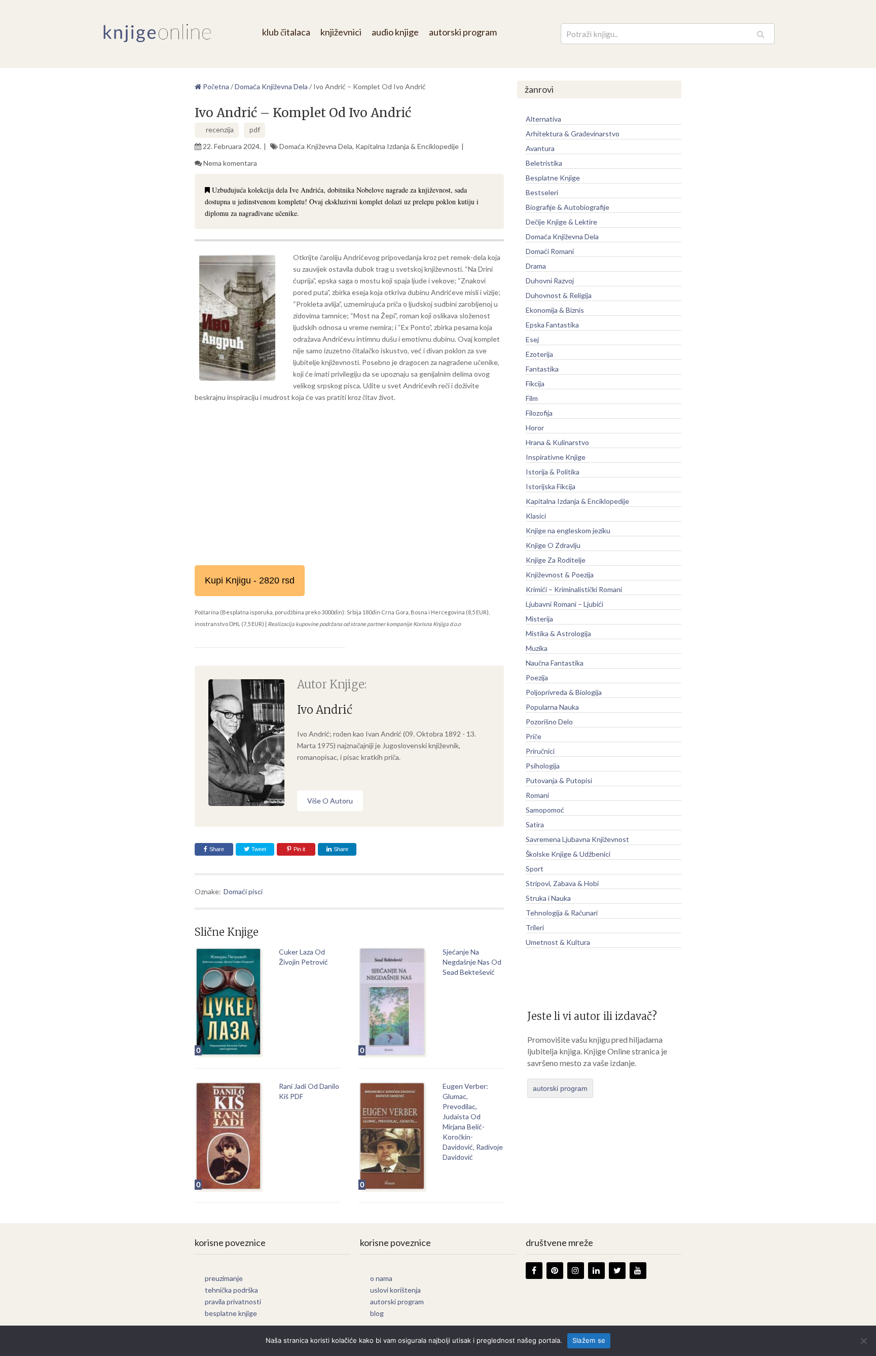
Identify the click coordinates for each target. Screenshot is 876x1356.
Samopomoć (545, 809)
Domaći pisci (243, 891)
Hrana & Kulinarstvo (557, 442)
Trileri (535, 927)
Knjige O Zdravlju (553, 545)
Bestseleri (542, 192)
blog (377, 1313)
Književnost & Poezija (560, 574)
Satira (535, 824)
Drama (536, 266)
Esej (532, 339)
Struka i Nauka (548, 898)
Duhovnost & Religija (559, 295)
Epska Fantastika (552, 324)
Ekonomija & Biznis (555, 310)
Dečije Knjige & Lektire (561, 221)
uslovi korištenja (395, 1290)
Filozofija (539, 413)
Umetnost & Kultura (558, 942)
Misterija (539, 618)
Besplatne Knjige (553, 177)
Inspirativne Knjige (556, 457)
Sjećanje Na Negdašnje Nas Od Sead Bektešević (472, 961)
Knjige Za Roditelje (556, 560)
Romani (537, 795)
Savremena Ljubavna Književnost (577, 839)
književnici (340, 32)
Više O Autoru (330, 800)
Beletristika (544, 163)
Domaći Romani (550, 251)
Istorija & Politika (552, 471)
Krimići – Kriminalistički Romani (574, 589)
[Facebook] (534, 1270)
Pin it (299, 849)
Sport (534, 868)
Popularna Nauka (552, 707)
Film (532, 398)
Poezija (537, 677)
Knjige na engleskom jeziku (568, 530)
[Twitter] (617, 1270)
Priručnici (540, 751)
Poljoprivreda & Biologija (564, 692)
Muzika (537, 648)
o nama (381, 1278)
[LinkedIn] (596, 1270)
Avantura (540, 148)
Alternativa (543, 119)
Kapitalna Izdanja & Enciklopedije (407, 146)
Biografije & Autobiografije (567, 207)
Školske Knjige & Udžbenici (568, 854)
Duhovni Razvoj (550, 280)
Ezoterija (539, 354)
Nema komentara (230, 163)
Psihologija (543, 765)
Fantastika (542, 368)
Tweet (258, 849)
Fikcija (535, 383)
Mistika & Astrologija (558, 633)
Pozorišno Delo (549, 721)
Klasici (536, 515)
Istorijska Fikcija (550, 486)
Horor (535, 427)
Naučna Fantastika (554, 662)
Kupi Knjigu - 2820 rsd (250, 580)
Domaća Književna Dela (315, 146)
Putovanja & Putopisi (559, 780)
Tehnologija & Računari (562, 912)
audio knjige (395, 32)
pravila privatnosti (233, 1301)
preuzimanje (224, 1278)
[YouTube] (638, 1270)
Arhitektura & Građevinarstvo (572, 133)
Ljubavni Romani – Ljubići (564, 604)
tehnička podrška (231, 1290)
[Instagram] (575, 1270)
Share (216, 849)
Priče (533, 736)
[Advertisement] (349, 484)
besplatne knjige (231, 1313)
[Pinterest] (554, 1270)
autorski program (463, 32)
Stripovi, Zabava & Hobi (562, 883)
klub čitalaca (286, 32)
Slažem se (588, 1340)
